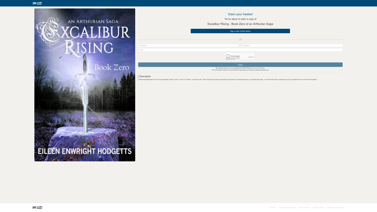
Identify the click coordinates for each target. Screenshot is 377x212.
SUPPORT (272, 208)
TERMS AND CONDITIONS (287, 208)
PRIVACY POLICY (304, 208)
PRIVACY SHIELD (318, 208)
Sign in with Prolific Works (240, 31)
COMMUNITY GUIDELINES (335, 208)
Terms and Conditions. (258, 68)
